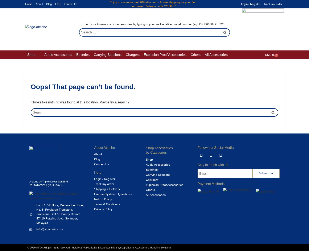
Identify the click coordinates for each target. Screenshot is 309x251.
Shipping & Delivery (107, 189)
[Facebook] (211, 155)
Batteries (152, 169)
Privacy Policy (103, 209)
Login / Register (250, 4)
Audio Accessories (158, 164)
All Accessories (156, 195)
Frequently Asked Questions (113, 194)
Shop (149, 159)
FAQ (58, 4)
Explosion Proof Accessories (164, 184)
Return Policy (103, 199)
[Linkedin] (201, 155)
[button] (33, 54)
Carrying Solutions (158, 174)
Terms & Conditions (107, 204)
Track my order (273, 4)
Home (28, 4)
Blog (49, 4)
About (39, 4)
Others (150, 190)
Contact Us (71, 4)
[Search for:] (154, 32)
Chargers (152, 179)
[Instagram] (220, 155)
